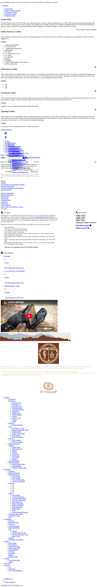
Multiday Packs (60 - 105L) (20, 430)
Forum (7, 146)
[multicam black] (6, 190)
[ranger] (3, 183)
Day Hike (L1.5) (17, 406)
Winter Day (15, 411)
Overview (11, 145)
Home (2, 155)
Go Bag (14, 420)
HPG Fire (7, 150)
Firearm (14, 452)
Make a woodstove (17, 165)
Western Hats (16, 169)
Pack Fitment (16, 476)
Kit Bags (11, 423)
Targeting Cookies (10, 15)
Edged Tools (16, 447)
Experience (8, 145)
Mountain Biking (17, 408)
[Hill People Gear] (6, 130)
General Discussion (14, 151)
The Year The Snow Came (20, 162)
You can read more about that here (52, 375)
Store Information (13, 462)
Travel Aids (15, 457)
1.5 (13, 488)
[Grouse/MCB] (5, 205)
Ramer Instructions (17, 504)
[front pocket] (5, 196)
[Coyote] (4, 208)
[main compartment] (7, 195)
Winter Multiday (17, 414)
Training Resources (14, 473)
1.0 (13, 486)
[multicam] (4, 202)
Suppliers (11, 538)
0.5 (13, 485)
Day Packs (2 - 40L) (18, 428)
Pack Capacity (16, 478)
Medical (14, 450)
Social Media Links (14, 150)
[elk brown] (4, 198)
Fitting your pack (83, 228)
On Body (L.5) (16, 403)
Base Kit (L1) (16, 404)
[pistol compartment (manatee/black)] (12, 188)
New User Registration (15, 570)
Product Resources (14, 474)
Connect (7, 148)
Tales (9, 529)
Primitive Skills (12, 162)
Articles (10, 493)
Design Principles (13, 522)
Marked (14, 531)
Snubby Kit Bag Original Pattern (44, 217)
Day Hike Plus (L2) (18, 409)
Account (7, 151)
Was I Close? (16, 163)
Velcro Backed (16, 440)
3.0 (13, 492)
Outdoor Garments (14, 444)
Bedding (14, 459)
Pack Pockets (16, 435)
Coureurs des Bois (13, 526)
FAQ (9, 517)
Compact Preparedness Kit (20, 172)
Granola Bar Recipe (18, 497)
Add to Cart (34, 171)
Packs (10, 426)
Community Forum (14, 516)
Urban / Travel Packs (18, 433)
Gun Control (16, 495)
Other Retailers (16, 466)
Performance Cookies (11, 12)
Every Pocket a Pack (18, 480)
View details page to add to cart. (14, 268)
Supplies (10, 445)
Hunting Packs (16, 432)
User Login (11, 155)
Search (27, 158)
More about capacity (84, 225)
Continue (5, 5)
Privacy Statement (10, 582)
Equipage (11, 483)
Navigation (15, 454)
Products (7, 141)
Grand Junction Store (18, 464)
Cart (9, 153)
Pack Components (17, 437)
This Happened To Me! (19, 160)
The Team (11, 524)
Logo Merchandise (14, 461)
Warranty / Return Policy (19, 468)
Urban (14, 421)
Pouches (10, 438)
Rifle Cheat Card (17, 502)
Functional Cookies (10, 14)
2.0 (13, 490)
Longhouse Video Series (15, 514)
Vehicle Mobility (13, 550)
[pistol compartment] (7, 193)
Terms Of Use (9, 578)
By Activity (11, 401)
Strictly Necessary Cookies (13, 10)
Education (8, 143)
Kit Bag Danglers (17, 425)
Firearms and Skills (14, 153)
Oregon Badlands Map (19, 498)
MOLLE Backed (17, 442)
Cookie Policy (9, 9)
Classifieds (11, 553)
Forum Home (12, 148)
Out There (11, 551)
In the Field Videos (14, 527)
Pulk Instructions (17, 167)
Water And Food (17, 449)
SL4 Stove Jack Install (18, 500)
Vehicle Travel (16, 418)
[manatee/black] (6, 200)
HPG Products (12, 545)
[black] (3, 181)
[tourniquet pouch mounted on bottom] (12, 184)
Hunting (10, 160)
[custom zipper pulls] (7, 186)
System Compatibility (18, 481)
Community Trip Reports (15, 539)
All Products (12, 143)
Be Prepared (16, 456)
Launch (10, 151)
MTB (13, 170)
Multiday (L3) (16, 413)
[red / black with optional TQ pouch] (12, 207)
